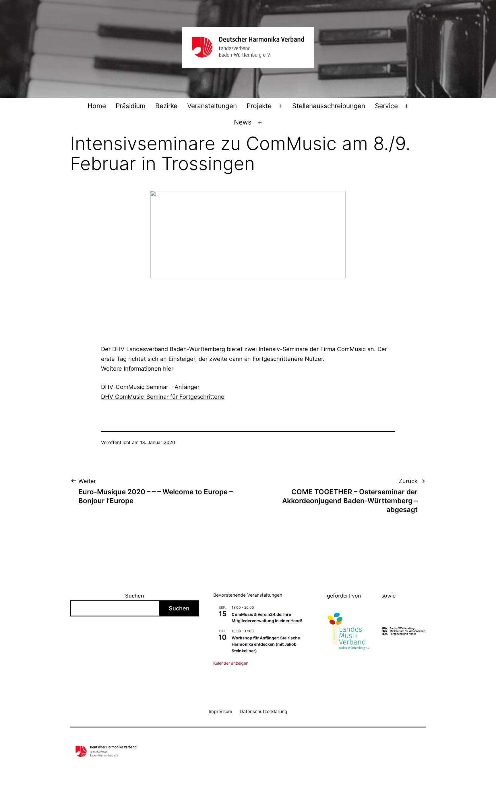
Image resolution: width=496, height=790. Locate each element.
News (242, 122)
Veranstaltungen (212, 106)
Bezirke (166, 106)
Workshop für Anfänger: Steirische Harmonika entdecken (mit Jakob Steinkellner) (266, 644)
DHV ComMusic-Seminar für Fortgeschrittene (162, 396)
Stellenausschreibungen (328, 106)
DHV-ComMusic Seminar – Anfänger (150, 387)
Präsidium (131, 106)
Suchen (134, 596)
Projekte (259, 106)
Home (97, 106)
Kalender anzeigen (230, 663)
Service (386, 106)
